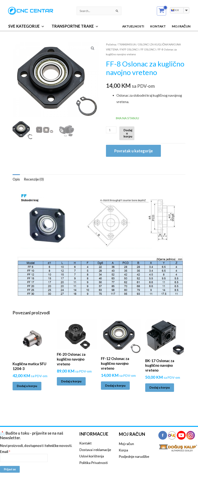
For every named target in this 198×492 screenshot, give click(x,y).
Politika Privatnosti (93, 462)
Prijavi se (10, 469)
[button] (42, 26)
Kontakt (158, 26)
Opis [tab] (16, 179)
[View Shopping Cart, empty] (161, 10)
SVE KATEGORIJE (24, 26)
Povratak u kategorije (133, 150)
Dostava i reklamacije (95, 450)
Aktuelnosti (133, 26)
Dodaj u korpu (128, 133)
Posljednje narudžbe (134, 456)
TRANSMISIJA (127, 44)
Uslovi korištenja (91, 456)
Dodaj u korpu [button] (27, 386)
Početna (111, 44)
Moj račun (126, 444)
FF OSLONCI (148, 49)
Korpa (123, 450)
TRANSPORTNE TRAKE (73, 26)
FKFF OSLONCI (129, 49)
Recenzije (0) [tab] (34, 179)
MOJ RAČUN (181, 26)
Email (5, 452)
